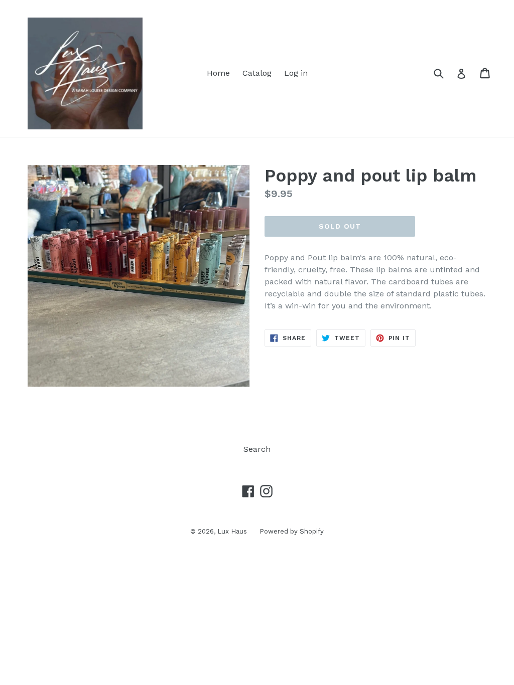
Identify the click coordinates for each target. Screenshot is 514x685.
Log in (296, 73)
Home (218, 73)
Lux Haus (232, 531)
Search (257, 449)
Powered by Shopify (292, 531)
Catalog (257, 73)
